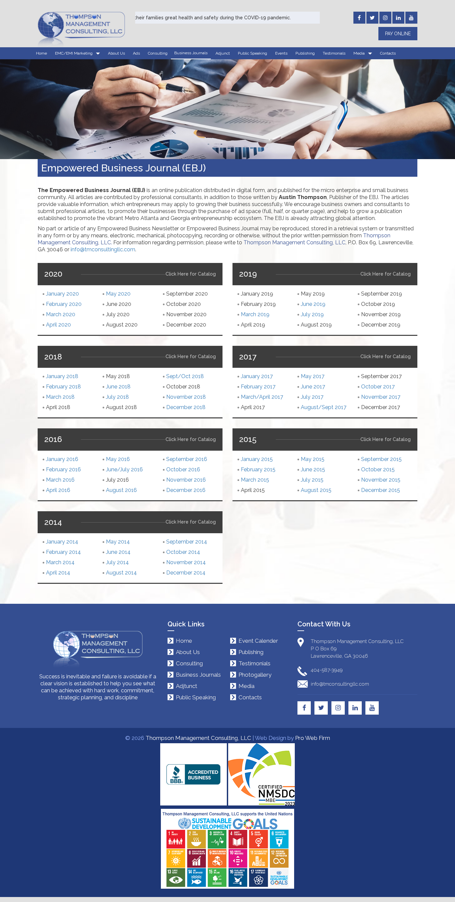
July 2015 (312, 480)
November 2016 (186, 480)
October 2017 (378, 386)
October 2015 (378, 469)
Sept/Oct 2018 (185, 376)
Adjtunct (186, 686)
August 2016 (121, 490)
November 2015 (380, 480)
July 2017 (312, 397)
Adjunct (223, 53)
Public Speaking (252, 53)
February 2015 (258, 469)
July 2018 (117, 397)
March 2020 (60, 314)
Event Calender (258, 641)
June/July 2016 (124, 469)
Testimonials (334, 53)
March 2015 (255, 480)
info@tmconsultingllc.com (103, 249)
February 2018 (63, 386)
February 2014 (63, 552)
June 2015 (313, 469)
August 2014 (121, 572)
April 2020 (58, 325)
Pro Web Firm (312, 738)
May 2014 (118, 542)
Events (281, 53)
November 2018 (186, 397)
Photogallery (254, 675)
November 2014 (186, 562)
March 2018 (60, 397)
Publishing (305, 53)
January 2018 (62, 376)
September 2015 (381, 459)
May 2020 (118, 294)
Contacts (388, 53)
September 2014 (186, 542)
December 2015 (380, 490)
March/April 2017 (262, 397)
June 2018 (118, 386)
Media (359, 53)
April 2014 (58, 572)
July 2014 (117, 562)
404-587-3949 (327, 670)
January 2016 (62, 459)
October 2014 (183, 552)
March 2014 (60, 562)
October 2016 (183, 469)
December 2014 (186, 572)
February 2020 (64, 304)
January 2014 (62, 542)
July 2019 (312, 314)
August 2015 (316, 490)
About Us (116, 53)
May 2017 (312, 376)
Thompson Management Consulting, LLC (198, 738)
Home (41, 53)
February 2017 (258, 386)
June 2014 (118, 552)
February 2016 (63, 469)
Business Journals (191, 53)
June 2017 (313, 386)
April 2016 (58, 490)
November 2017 (380, 397)
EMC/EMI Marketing (74, 53)
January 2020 (62, 294)
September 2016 (186, 459)
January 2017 (257, 376)
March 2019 (255, 314)
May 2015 (312, 459)
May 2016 (118, 459)
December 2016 (186, 490)
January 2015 (257, 459)
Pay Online (398, 33)
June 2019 (313, 304)
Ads (136, 53)
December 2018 (186, 407)
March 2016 (60, 480)
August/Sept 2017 (323, 407)
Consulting (158, 53)
